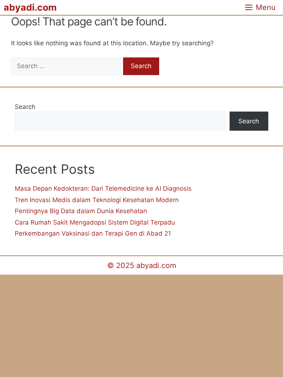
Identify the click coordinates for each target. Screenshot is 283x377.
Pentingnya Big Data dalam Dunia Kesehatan (81, 211)
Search (25, 106)
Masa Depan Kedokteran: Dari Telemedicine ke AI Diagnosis (103, 188)
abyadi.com (30, 7)
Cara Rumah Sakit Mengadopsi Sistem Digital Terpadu (95, 222)
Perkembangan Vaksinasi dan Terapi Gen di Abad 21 (93, 233)
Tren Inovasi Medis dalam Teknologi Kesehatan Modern (97, 200)
